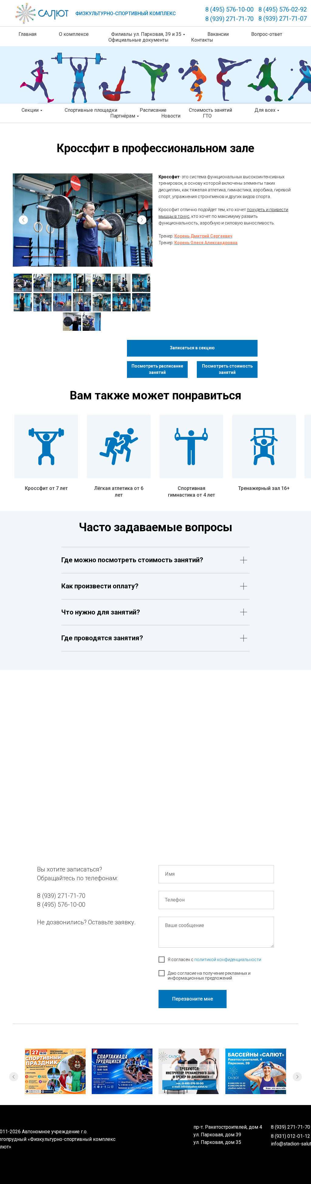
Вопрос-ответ (266, 34)
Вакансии (218, 34)
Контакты (202, 40)
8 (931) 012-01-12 (290, 1136)
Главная (27, 34)
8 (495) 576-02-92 (282, 9)
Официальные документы (138, 40)
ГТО (207, 116)
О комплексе (74, 34)
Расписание (153, 110)
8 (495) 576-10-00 (229, 9)
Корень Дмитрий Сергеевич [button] (203, 236)
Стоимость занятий (210, 110)
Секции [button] (30, 110)
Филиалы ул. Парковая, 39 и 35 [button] (146, 34)
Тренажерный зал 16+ (264, 488)
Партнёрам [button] (122, 116)
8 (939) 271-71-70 (229, 18)
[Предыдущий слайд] (13, 1076)
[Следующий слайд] (297, 1076)
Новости (170, 116)
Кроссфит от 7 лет (46, 488)
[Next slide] (141, 219)
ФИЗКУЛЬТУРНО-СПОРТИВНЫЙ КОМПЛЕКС (125, 13)
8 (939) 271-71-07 (282, 18)
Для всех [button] (265, 110)
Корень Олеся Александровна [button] (206, 242)
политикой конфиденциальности (227, 959)
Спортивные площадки (91, 110)
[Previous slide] (23, 219)
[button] (192, 348)
